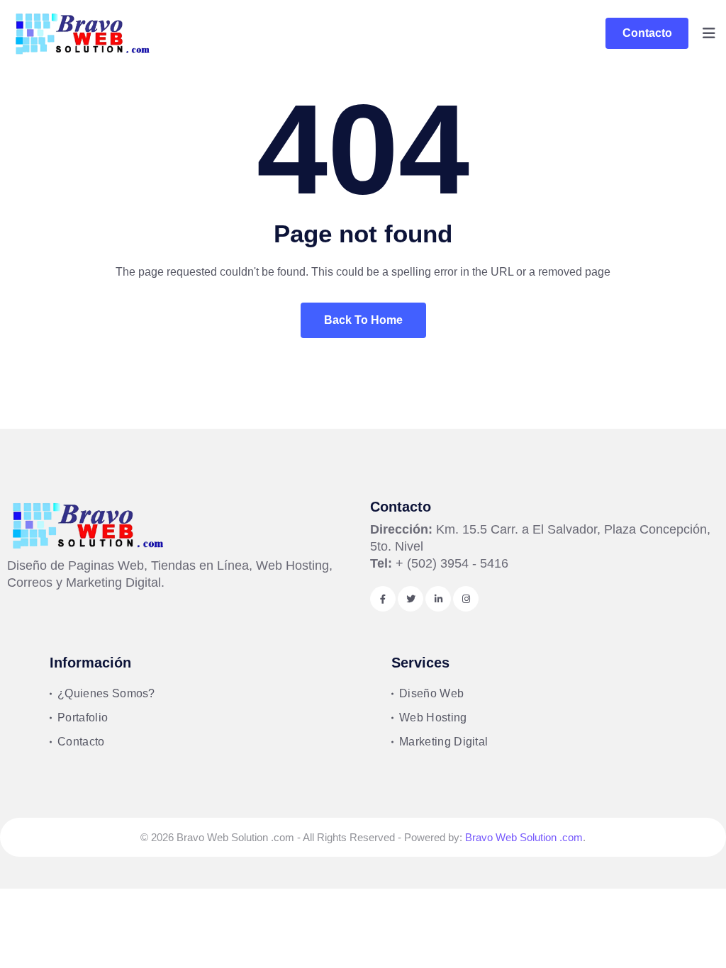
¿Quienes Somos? (106, 693)
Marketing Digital (443, 742)
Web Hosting (433, 717)
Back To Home (363, 320)
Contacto (647, 33)
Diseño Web (431, 693)
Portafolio (82, 717)
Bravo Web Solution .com (524, 837)
